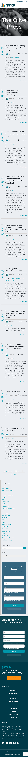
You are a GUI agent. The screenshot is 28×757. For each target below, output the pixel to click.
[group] (14, 670)
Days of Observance (16, 278)
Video (12, 102)
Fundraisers (5, 502)
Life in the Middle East (8, 508)
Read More (23, 81)
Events (4, 497)
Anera (12, 54)
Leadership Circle (7, 504)
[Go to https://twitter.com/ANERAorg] (3, 743)
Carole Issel (13, 395)
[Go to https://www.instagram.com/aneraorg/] (18, 743)
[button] (6, 598)
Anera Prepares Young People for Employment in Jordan (16, 134)
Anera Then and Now (8, 493)
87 (11, 474)
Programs (14, 144)
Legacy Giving (6, 506)
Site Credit (10, 751)
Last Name (6, 581)
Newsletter (5, 513)
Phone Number (7, 595)
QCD (3, 520)
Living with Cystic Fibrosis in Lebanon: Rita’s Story (13, 92)
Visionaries (5, 535)
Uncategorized (6, 531)
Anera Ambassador (7, 490)
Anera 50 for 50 (6, 488)
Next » (15, 474)
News (12, 57)
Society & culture (7, 524)
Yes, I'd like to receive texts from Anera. (13, 600)
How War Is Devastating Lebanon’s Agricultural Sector (15, 48)
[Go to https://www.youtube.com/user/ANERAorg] (14, 743)
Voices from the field (8, 538)
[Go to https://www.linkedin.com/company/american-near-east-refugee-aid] (10, 743)
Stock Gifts (5, 529)
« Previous (6, 471)
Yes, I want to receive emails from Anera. (13, 592)
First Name (6, 575)
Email (5, 587)
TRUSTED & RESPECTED (9, 754)
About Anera (5, 486)
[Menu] (25, 5)
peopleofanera (9, 280)
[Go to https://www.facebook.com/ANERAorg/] (7, 743)
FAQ (2, 754)
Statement (5, 526)
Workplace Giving (7, 540)
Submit (14, 605)
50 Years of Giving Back (15, 391)
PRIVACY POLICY (17, 754)
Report (17, 57)
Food (3, 499)
